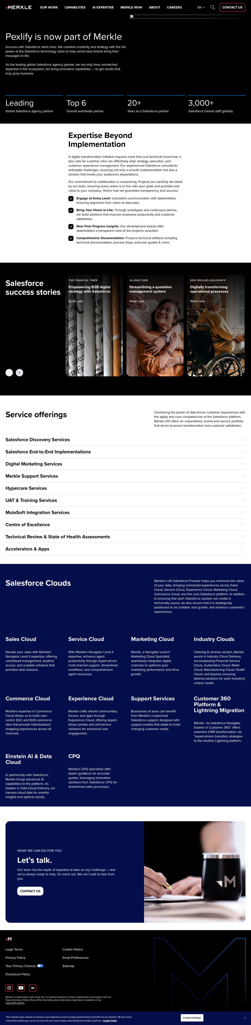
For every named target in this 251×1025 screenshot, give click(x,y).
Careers (174, 7)
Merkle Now (131, 7)
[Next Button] (19, 372)
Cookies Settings (192, 1017)
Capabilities (75, 7)
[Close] (245, 1018)
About (154, 7)
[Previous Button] (9, 372)
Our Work (49, 7)
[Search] (213, 7)
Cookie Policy (110, 1020)
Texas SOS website (15, 1002)
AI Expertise (103, 7)
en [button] (200, 7)
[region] (125, 1018)
